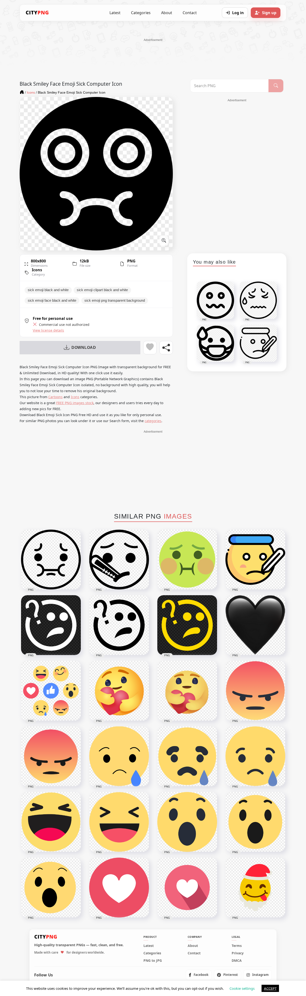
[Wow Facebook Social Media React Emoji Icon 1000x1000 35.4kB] (51, 887)
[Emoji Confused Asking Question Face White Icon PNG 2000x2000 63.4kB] (51, 625)
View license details (48, 330)
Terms (237, 945)
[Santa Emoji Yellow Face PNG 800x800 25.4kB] (255, 887)
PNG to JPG (152, 960)
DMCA (237, 960)
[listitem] (199, 974)
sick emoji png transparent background (114, 300)
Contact (190, 12)
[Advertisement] (153, 53)
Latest (114, 12)
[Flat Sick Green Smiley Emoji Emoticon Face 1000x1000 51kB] (187, 559)
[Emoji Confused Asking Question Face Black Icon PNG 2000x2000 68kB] (119, 625)
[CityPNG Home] (37, 12)
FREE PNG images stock (74, 403)
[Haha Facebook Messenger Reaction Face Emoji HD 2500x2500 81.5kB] (51, 822)
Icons (37, 269)
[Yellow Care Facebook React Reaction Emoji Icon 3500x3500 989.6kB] (119, 691)
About (166, 12)
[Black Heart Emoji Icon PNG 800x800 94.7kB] (255, 625)
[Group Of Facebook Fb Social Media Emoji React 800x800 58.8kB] (51, 691)
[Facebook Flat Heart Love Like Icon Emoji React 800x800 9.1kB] (187, 887)
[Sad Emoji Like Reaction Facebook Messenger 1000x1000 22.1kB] (119, 756)
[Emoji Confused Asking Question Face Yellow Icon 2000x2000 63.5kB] (187, 625)
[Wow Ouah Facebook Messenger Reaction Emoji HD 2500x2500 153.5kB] (255, 822)
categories (153, 421)
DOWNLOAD (83, 347)
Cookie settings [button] (242, 988)
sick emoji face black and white (52, 300)
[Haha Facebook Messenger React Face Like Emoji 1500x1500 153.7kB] (119, 822)
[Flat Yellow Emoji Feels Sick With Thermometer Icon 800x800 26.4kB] (255, 559)
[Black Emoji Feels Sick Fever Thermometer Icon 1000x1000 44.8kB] (119, 559)
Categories (141, 12)
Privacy (238, 953)
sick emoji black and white (48, 290)
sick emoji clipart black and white (102, 290)
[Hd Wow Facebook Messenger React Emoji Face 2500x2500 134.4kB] (187, 822)
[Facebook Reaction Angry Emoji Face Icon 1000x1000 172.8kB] (255, 691)
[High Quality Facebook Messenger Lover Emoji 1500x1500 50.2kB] (119, 887)
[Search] (275, 85)
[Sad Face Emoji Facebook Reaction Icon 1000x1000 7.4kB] (187, 756)
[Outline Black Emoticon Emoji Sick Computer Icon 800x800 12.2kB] (51, 559)
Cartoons (55, 397)
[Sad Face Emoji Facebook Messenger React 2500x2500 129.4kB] (255, 756)
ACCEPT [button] (270, 988)
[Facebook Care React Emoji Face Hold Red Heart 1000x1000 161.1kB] (187, 691)
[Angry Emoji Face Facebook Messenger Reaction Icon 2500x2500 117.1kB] (51, 756)
